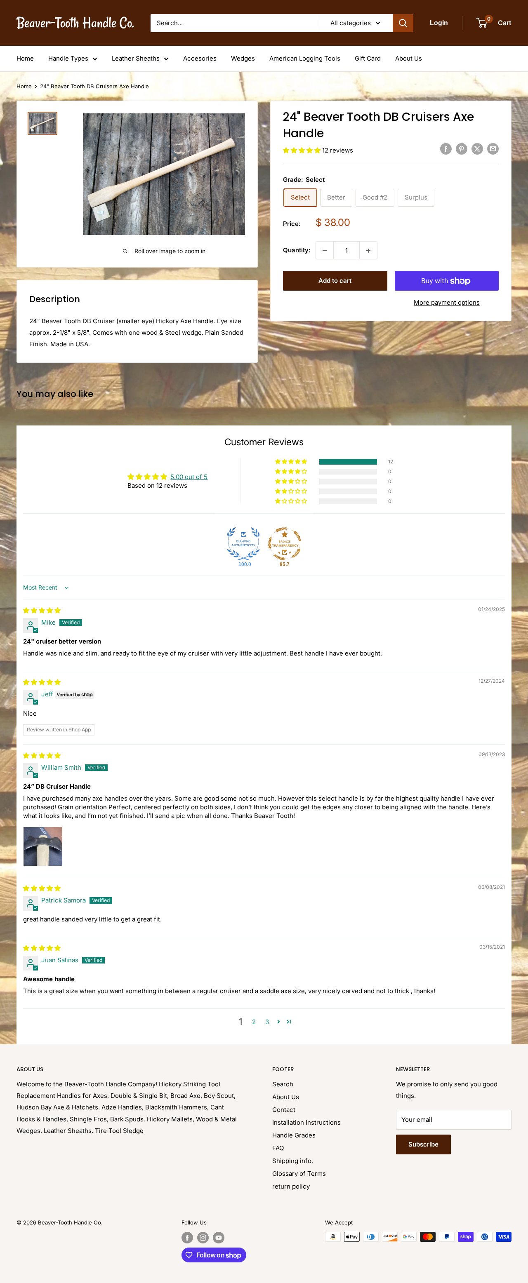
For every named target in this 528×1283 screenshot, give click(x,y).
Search (282, 1084)
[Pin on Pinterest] (461, 149)
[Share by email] (493, 149)
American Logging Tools (304, 58)
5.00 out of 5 (188, 477)
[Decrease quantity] (324, 250)
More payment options (447, 303)
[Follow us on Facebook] (187, 1237)
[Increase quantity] (368, 250)
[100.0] (243, 543)
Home (25, 58)
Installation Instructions (306, 1122)
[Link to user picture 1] (43, 846)
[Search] (403, 23)
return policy (291, 1186)
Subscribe (423, 1144)
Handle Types (68, 58)
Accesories (200, 58)
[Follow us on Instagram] (203, 1237)
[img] (42, 610)
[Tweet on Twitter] (477, 149)
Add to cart (334, 281)
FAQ (278, 1148)
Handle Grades (294, 1135)
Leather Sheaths (136, 58)
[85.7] (284, 543)
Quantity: (297, 250)
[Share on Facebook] (446, 149)
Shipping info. (292, 1161)
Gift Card (368, 58)
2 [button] (254, 1022)
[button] (302, 150)
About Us (408, 58)
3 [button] (267, 1022)
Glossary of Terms (299, 1173)
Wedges (243, 58)
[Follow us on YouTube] (218, 1237)
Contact (283, 1110)
